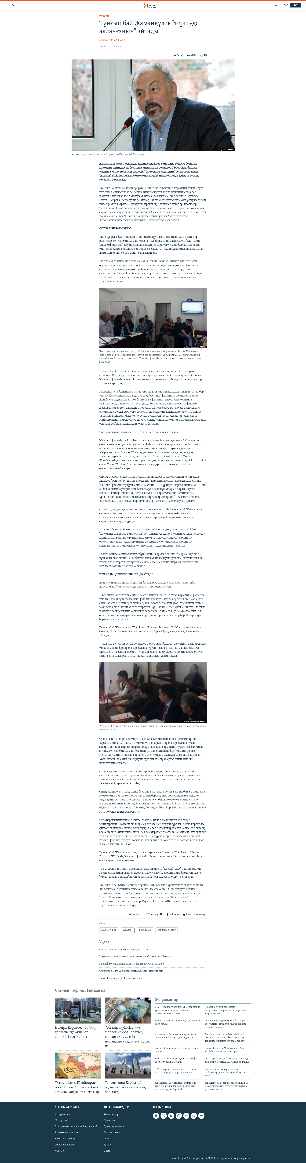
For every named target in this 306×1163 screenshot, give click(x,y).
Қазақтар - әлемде (114, 1126)
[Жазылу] (201, 1116)
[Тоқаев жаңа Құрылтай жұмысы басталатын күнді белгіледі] (128, 1066)
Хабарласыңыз (63, 1114)
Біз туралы (61, 1120)
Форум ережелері (65, 1144)
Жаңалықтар (111, 1114)
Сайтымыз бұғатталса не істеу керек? (76, 1126)
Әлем (107, 1151)
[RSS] (194, 1116)
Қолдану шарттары (65, 1138)
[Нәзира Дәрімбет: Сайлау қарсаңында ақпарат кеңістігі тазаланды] (78, 1011)
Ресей (107, 1138)
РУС (286, 5)
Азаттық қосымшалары (68, 1132)
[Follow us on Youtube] (171, 1116)
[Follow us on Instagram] (179, 1116)
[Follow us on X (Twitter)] (163, 1116)
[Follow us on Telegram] (186, 1116)
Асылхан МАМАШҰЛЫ (112, 40)
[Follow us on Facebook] (156, 1116)
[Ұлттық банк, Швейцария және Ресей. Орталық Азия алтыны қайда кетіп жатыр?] (78, 1066)
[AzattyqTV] (276, 5)
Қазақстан (110, 1120)
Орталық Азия (112, 1132)
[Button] (179, 55)
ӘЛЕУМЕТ (105, 16)
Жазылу (59, 1151)
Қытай (107, 1144)
